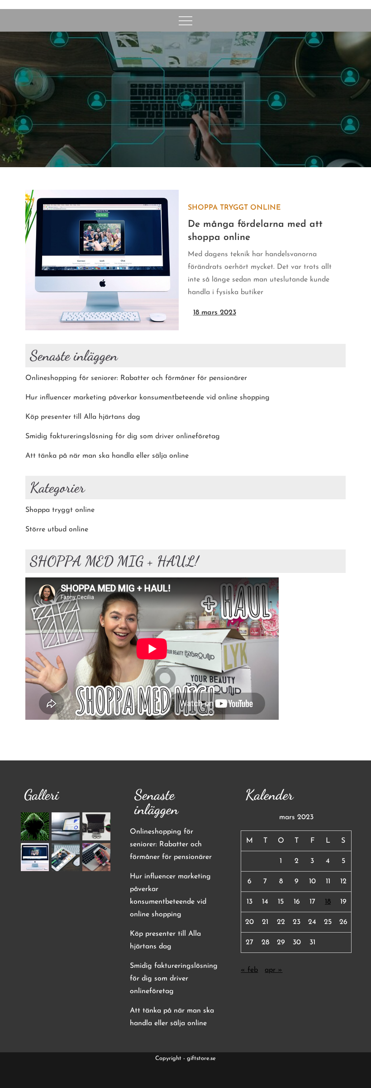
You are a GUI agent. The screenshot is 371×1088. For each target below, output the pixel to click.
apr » (273, 970)
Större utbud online (56, 529)
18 (328, 901)
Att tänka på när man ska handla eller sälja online (107, 456)
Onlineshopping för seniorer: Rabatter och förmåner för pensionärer (136, 378)
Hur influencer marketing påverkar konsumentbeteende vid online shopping (147, 397)
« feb (249, 970)
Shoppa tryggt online (234, 207)
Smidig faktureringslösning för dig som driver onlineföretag (122, 436)
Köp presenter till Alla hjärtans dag (82, 417)
